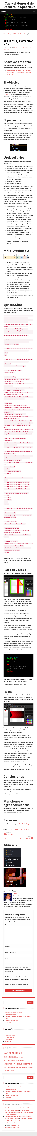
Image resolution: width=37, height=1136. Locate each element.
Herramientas (10, 1037)
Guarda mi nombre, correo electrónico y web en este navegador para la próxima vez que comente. (18, 969)
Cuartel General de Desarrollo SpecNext (19, 5)
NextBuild (19, 1063)
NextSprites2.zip (24, 824)
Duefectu (16, 47)
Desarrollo (6, 49)
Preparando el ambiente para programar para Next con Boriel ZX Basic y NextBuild (19, 1112)
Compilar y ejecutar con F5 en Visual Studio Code (18, 839)
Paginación (13, 1067)
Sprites (28, 830)
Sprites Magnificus (10, 1014)
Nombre (8, 946)
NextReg (6, 1067)
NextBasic (9, 1039)
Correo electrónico (11, 952)
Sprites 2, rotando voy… (12, 1020)
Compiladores (10, 1057)
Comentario (9, 925)
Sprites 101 (10, 75)
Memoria (21, 1060)
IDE (17, 1060)
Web (6, 959)
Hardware (8, 1041)
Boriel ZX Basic (27, 47)
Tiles (26, 1067)
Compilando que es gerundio (12, 862)
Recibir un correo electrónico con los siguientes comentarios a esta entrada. (16, 978)
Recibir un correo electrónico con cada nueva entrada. (16, 986)
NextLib (23, 830)
